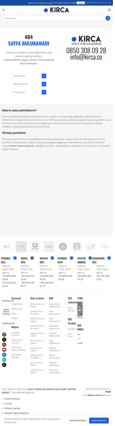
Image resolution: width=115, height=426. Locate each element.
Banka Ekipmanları (54, 356)
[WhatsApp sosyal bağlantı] (4, 360)
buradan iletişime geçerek (21, 145)
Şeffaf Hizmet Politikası (6, 312)
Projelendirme (8, 323)
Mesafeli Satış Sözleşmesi (16, 413)
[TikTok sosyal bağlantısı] (4, 365)
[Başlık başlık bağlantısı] (56, 3)
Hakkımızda (17, 304)
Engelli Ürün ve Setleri (37, 334)
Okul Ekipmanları (54, 342)
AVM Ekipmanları (54, 319)
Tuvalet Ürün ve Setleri (36, 312)
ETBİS (80, 298)
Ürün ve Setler (37, 298)
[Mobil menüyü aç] (3, 10)
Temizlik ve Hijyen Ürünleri (19, 348)
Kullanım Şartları (12, 408)
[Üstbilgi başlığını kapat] (109, 3)
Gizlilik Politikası (12, 398)
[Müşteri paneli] (109, 10)
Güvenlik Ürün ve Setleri (37, 327)
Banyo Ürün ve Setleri (37, 305)
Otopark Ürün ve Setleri (36, 356)
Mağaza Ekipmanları (54, 349)
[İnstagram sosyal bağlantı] (4, 345)
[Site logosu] (56, 9)
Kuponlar (70, 329)
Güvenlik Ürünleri (16, 334)
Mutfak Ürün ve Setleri (37, 319)
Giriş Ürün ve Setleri (36, 364)
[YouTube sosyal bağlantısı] (4, 350)
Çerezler (8, 403)
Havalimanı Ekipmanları (54, 305)
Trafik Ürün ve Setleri (36, 371)
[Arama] (107, 18)
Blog (14, 313)
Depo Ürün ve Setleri (36, 342)
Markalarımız (8, 301)
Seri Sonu (70, 335)
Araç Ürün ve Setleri (36, 349)
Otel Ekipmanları (54, 312)
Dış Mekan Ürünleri (16, 356)
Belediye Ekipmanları (54, 364)
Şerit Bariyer (70, 309)
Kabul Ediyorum (99, 420)
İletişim (15, 318)
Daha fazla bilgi (78, 420)
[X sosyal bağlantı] (4, 340)
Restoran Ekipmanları (54, 371)
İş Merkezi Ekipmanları (54, 327)
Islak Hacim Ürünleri (17, 341)
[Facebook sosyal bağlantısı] (4, 334)
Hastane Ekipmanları (54, 334)
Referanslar (17, 308)
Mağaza (15, 327)
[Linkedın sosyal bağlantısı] (4, 355)
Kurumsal (16, 298)
